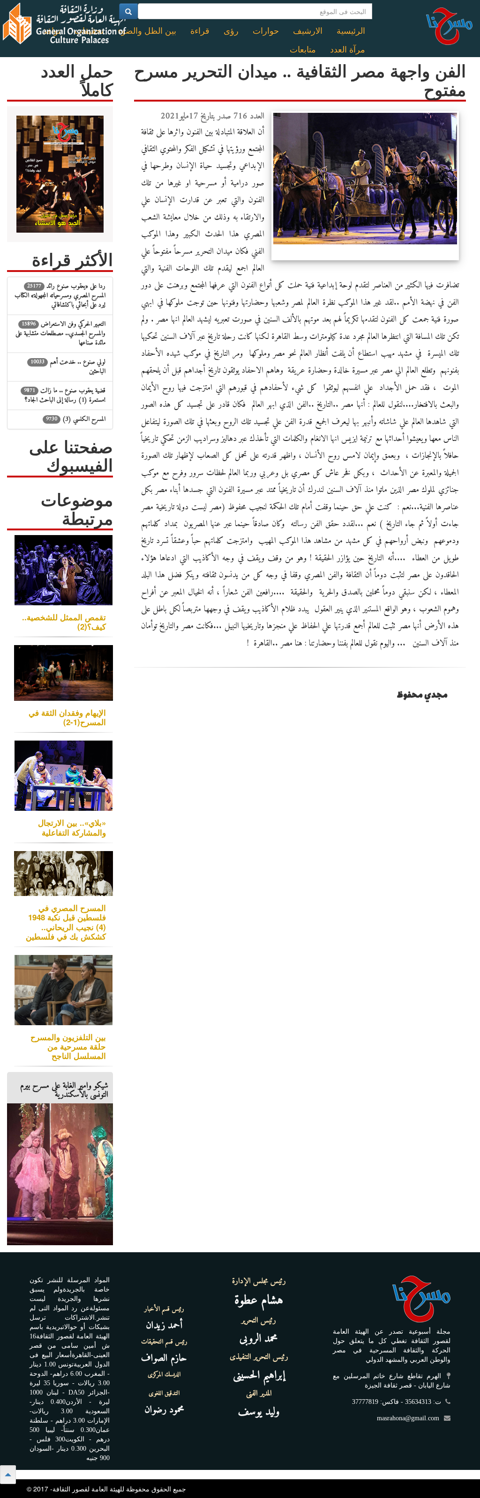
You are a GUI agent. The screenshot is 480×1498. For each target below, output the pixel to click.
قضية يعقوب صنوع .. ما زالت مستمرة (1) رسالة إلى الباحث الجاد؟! (64, 395)
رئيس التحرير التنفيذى (259, 1357)
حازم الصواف (164, 1358)
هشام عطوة (258, 1300)
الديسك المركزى (164, 1375)
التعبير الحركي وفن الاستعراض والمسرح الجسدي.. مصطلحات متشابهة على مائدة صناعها (60, 333)
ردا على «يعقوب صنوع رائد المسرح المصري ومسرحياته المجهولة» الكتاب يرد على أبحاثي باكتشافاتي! (60, 295)
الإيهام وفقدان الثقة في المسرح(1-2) (67, 717)
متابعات (303, 49)
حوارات (266, 31)
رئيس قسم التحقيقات (164, 1342)
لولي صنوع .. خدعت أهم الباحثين (67, 366)
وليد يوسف (259, 1412)
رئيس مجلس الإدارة (259, 1281)
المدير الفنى (259, 1393)
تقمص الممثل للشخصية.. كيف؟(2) (64, 621)
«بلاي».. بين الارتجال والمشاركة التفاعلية (72, 827)
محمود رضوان (164, 1409)
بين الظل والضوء (147, 31)
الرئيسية (351, 31)
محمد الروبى (259, 1339)
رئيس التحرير (258, 1320)
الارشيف (307, 31)
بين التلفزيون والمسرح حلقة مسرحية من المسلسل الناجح (68, 1046)
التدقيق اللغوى (164, 1393)
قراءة (200, 31)
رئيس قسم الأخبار (164, 1309)
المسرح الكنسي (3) (75, 419)
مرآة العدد (347, 49)
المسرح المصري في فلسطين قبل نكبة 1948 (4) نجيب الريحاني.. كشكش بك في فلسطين (66, 921)
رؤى (231, 31)
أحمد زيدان (164, 1325)
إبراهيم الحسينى (259, 1375)
